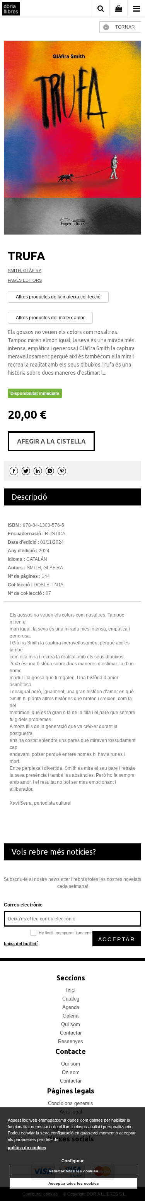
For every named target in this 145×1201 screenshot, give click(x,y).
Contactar (71, 1033)
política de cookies (27, 1147)
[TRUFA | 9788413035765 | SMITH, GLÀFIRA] (72, 138)
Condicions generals (70, 1103)
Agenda (70, 1007)
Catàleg (70, 999)
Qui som (70, 1024)
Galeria (70, 1016)
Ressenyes (70, 1041)
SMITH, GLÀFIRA (24, 270)
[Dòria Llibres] (11, 9)
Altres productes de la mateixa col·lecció (58, 297)
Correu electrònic (23, 905)
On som (71, 1072)
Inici (70, 990)
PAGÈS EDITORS (25, 280)
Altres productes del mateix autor (50, 317)
